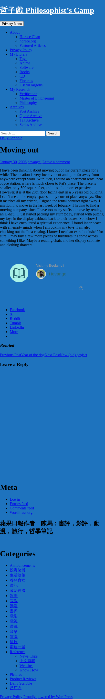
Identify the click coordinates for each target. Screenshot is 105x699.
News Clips (29, 656)
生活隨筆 (17, 575)
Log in (15, 499)
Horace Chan (30, 37)
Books (25, 72)
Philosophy (28, 103)
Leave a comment (56, 162)
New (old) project (66, 355)
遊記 (14, 585)
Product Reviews (23, 679)
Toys (23, 59)
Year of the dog (22, 355)
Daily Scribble (11, 138)
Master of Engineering (37, 98)
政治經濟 (17, 590)
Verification (28, 94)
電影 (14, 616)
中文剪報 (27, 661)
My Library (19, 54)
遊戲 (14, 626)
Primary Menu (12, 24)
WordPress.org (21, 512)
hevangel (35, 162)
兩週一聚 (17, 647)
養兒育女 (17, 580)
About (15, 32)
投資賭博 (17, 570)
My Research (20, 89)
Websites (26, 666)
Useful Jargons (31, 85)
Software (26, 67)
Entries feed (19, 504)
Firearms (26, 81)
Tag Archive (29, 120)
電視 (14, 621)
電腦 (14, 637)
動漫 (14, 606)
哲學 (14, 596)
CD (22, 76)
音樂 (14, 631)
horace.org (28, 41)
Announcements (22, 565)
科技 (14, 642)
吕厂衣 (15, 688)
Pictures (16, 674)
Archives (17, 107)
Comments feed (22, 508)
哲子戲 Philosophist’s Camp (47, 10)
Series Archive (31, 124)
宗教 (14, 601)
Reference (17, 652)
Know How (29, 670)
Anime (25, 63)
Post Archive (29, 111)
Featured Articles (33, 45)
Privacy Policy (21, 50)
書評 (14, 611)
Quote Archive (31, 116)
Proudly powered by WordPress (48, 697)
